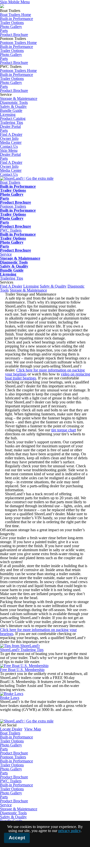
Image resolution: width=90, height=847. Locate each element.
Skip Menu (9, 150)
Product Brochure (14, 34)
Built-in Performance (16, 18)
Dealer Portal (10, 154)
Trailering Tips (11, 278)
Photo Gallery (11, 26)
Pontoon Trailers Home (18, 42)
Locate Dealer (11, 729)
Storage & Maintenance (18, 98)
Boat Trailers (10, 733)
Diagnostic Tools (14, 262)
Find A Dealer (11, 162)
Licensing (8, 114)
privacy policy (69, 831)
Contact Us (9, 174)
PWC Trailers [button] (11, 230)
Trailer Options (12, 22)
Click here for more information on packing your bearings (45, 372)
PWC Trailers (11, 781)
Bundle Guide (11, 110)
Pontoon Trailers (13, 757)
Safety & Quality (13, 106)
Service (6, 805)
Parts (4, 30)
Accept (17, 837)
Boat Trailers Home (15, 14)
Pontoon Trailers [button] (13, 206)
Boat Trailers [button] (10, 182)
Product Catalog (13, 118)
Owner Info (9, 166)
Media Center (11, 170)
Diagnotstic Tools (14, 102)
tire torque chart (63, 430)
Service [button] (6, 254)
